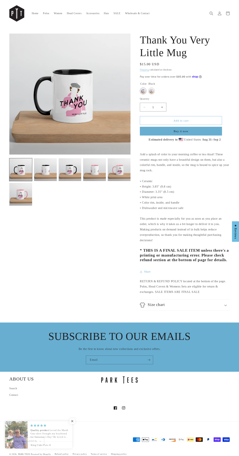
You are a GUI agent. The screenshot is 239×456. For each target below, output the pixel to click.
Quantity (144, 98)
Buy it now (181, 131)
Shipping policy (119, 454)
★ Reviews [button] (235, 231)
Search (13, 388)
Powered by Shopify (41, 454)
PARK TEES (24, 454)
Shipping (144, 69)
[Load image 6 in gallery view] (20, 194)
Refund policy (62, 454)
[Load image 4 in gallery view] (94, 169)
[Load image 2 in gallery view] (45, 169)
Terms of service (99, 454)
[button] (211, 13)
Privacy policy (80, 454)
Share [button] (147, 271)
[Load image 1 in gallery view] (20, 169)
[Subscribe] (149, 360)
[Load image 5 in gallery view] (119, 169)
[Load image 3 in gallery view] (70, 169)
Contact (13, 395)
